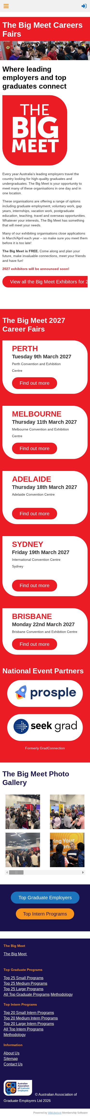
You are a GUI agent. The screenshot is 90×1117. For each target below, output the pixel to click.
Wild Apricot (54, 1112)
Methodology (15, 1035)
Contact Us (13, 1064)
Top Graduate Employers (45, 897)
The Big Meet (15, 954)
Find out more (34, 383)
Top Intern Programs (45, 914)
